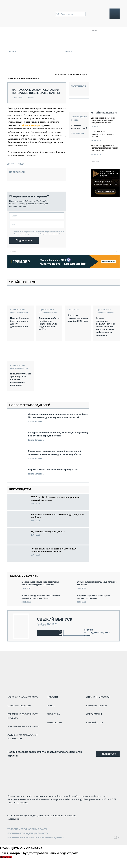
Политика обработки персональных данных (35, 837)
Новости (68, 51)
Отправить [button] (6, 857)
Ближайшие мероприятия (23, 726)
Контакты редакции (19, 705)
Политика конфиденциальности (27, 833)
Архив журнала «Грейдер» (22, 697)
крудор (21, 163)
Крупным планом (96, 705)
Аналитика (53, 714)
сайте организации (30, 125)
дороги (10, 163)
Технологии (54, 722)
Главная (11, 51)
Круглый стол (94, 722)
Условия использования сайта (27, 829)
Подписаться (24, 240)
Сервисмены (94, 714)
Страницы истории (97, 697)
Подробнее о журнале (100, 633)
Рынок (51, 705)
